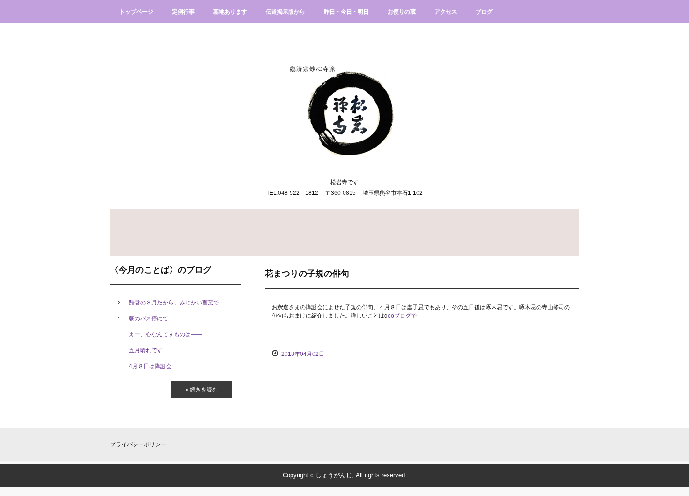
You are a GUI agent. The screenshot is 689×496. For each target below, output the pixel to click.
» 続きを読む (201, 389)
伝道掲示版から (285, 11)
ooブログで (402, 315)
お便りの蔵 (402, 11)
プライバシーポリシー (138, 444)
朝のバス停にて (148, 318)
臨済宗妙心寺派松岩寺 (344, 103)
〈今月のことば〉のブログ (160, 269)
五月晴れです (146, 350)
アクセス (445, 11)
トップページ (136, 11)
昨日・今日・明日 (346, 11)
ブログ (484, 11)
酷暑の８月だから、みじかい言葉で (174, 302)
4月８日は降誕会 (150, 366)
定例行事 (183, 11)
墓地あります (230, 11)
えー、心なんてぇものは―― (165, 334)
